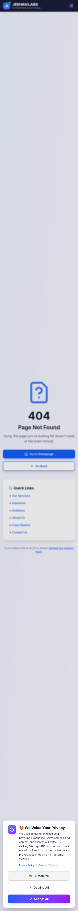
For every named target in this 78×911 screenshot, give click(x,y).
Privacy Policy (26, 865)
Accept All (41, 899)
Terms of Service (47, 865)
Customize (41, 876)
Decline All (41, 887)
